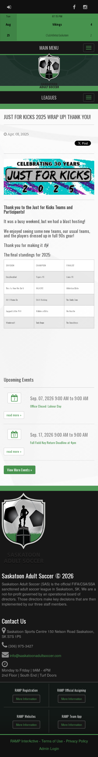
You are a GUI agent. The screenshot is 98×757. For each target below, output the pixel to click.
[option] (49, 27)
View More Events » (19, 469)
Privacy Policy (77, 740)
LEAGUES (49, 97)
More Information (26, 699)
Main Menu (49, 47)
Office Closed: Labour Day (45, 406)
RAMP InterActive (24, 740)
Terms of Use (52, 740)
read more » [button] (14, 415)
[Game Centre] (49, 31)
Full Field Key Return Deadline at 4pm (53, 442)
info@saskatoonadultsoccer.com (35, 655)
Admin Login (49, 748)
